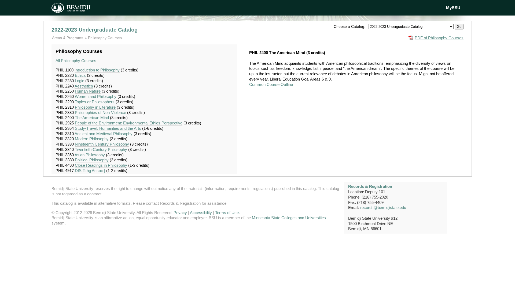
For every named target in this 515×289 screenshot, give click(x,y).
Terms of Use (227, 212)
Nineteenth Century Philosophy (102, 144)
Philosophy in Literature (95, 107)
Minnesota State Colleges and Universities (289, 217)
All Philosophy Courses (76, 60)
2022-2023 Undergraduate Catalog (95, 30)
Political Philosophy (92, 160)
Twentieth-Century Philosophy (101, 149)
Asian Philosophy (90, 155)
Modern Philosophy (92, 138)
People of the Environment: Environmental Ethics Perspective (128, 123)
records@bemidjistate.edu (383, 207)
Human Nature (88, 91)
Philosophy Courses (105, 38)
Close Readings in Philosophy (101, 165)
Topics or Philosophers (95, 102)
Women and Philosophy (95, 96)
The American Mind (92, 117)
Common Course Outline (271, 84)
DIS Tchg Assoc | (90, 170)
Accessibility (201, 212)
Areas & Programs (68, 38)
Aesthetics (84, 86)
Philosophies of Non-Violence (100, 112)
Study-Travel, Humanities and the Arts (108, 128)
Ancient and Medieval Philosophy (104, 133)
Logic (79, 80)
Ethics (80, 75)
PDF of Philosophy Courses (439, 38)
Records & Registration (370, 186)
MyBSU (453, 7)
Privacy (180, 212)
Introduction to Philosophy (97, 70)
